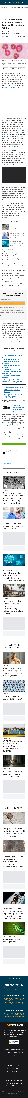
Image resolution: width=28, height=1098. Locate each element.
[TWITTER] (4, 453)
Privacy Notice (20, 309)
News (18, 33)
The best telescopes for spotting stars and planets (8, 1018)
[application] (14, 173)
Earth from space (20, 987)
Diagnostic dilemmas (8, 989)
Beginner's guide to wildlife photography (19, 1014)
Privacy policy (14, 1062)
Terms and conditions (14, 1059)
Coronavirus (5, 16)
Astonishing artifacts (19, 989)
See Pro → (16, 2)
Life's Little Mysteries (8, 987)
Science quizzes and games (8, 1014)
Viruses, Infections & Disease (14, 15)
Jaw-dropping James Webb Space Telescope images (8, 999)
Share (6, 68)
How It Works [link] (6, 423)
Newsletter (22, 68)
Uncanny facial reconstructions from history (19, 1004)
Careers (14, 1074)
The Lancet (14, 146)
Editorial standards (14, 1077)
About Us (14, 1056)
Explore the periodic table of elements (8, 1003)
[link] (7, 407)
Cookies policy (14, 1065)
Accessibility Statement (14, 1049)
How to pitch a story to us (14, 1081)
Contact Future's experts (14, 1053)
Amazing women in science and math (19, 999)
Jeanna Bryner (8, 32)
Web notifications (14, 1071)
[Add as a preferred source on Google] (14, 1042)
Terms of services (19, 307)
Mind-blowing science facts (19, 1017)
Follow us (14, 68)
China (11, 75)
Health (3, 15)
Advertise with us (14, 1068)
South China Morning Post (13, 87)
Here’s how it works (19, 37)
